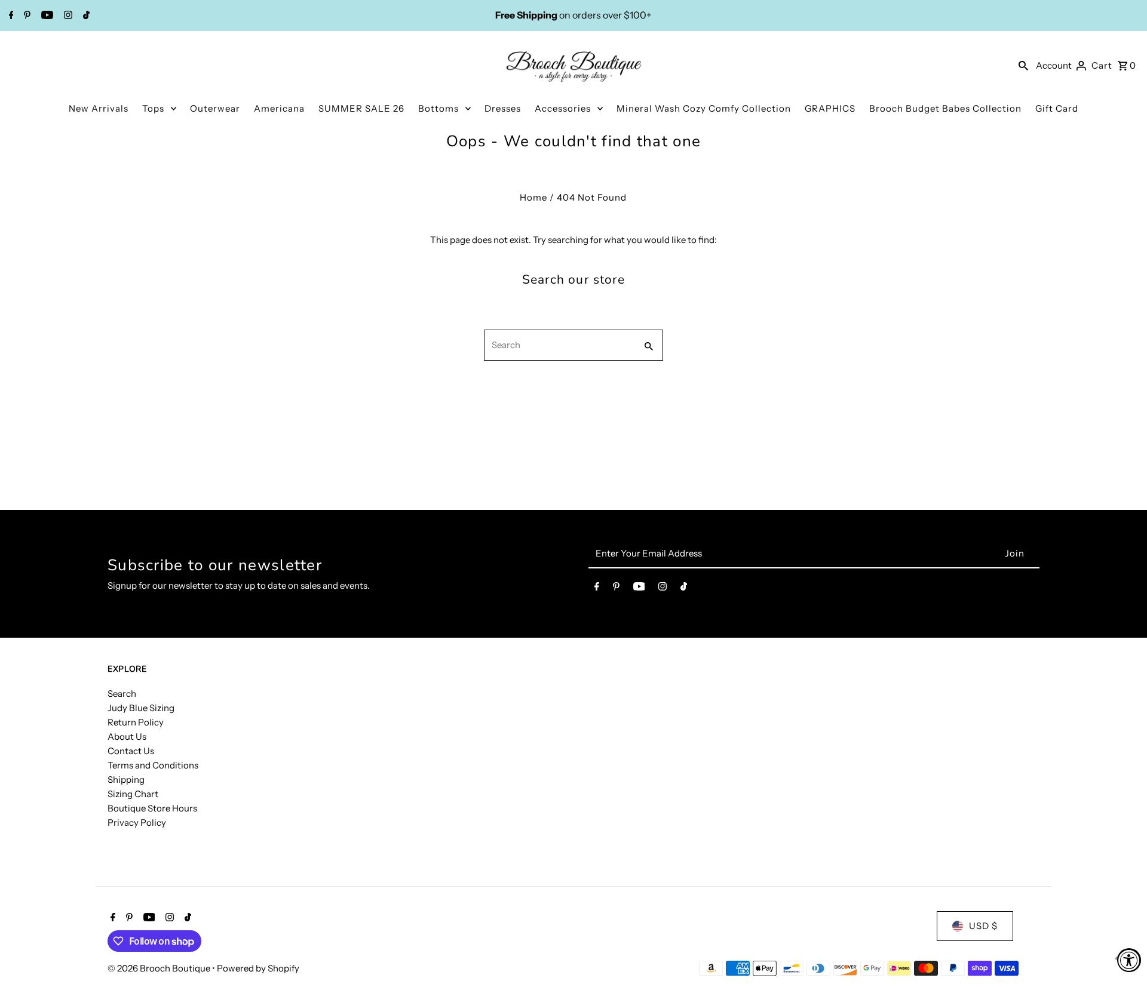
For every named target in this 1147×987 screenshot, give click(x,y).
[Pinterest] (25, 16)
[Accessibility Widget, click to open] (1129, 960)
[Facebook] (10, 16)
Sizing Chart (133, 794)
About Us (127, 736)
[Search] (1023, 65)
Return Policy (136, 722)
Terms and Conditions (153, 765)
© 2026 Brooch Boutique (160, 968)
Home (533, 197)
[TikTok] (85, 16)
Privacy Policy (137, 822)
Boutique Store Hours (152, 808)
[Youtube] (45, 16)
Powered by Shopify (258, 968)
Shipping (126, 779)
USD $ (983, 925)
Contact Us (131, 751)
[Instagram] (66, 16)
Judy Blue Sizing (141, 708)
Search (122, 693)
